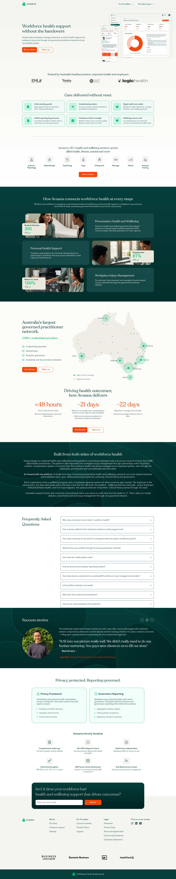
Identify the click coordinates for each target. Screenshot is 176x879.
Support (80, 832)
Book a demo (29, 50)
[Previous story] (142, 620)
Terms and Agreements (114, 832)
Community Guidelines (113, 836)
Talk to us (46, 50)
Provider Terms (83, 828)
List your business (84, 823)
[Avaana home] (29, 4)
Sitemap (52, 832)
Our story (53, 823)
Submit (93, 802)
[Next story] (152, 620)
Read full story (68, 651)
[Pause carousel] (147, 620)
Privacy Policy (109, 828)
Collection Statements (113, 840)
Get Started (30, 370)
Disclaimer (108, 823)
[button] (107, 520)
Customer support (57, 828)
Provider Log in (144, 4)
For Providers (125, 4)
